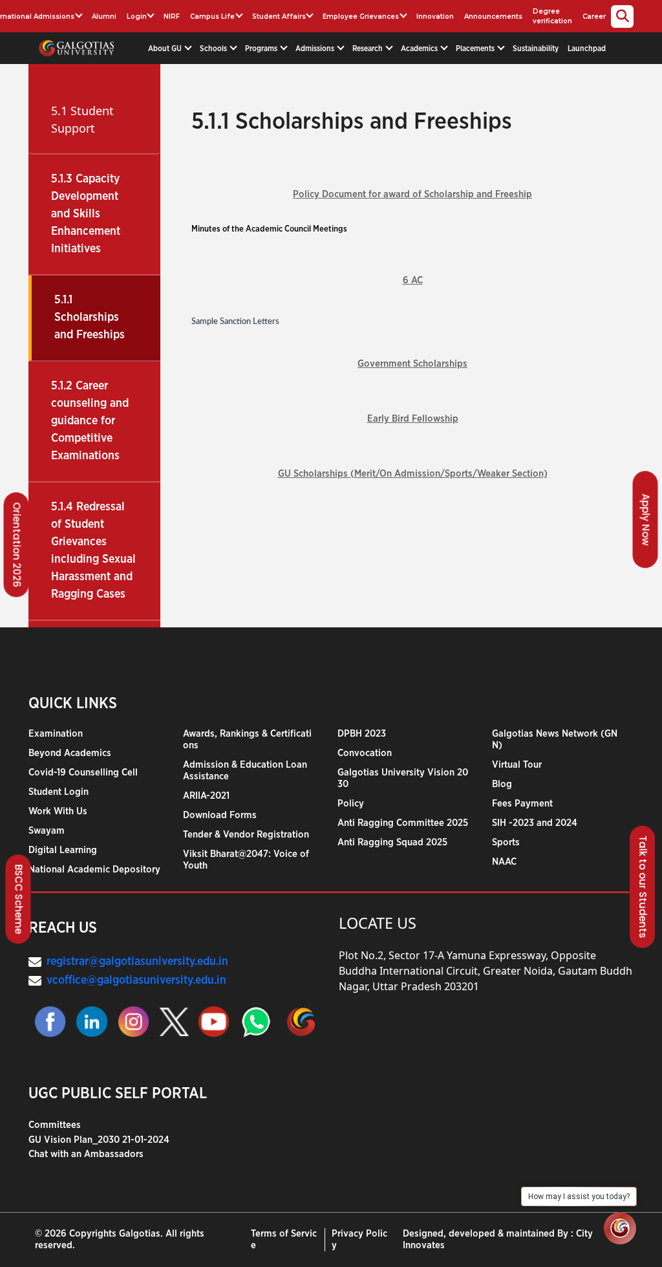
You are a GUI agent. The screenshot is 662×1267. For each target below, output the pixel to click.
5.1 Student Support (82, 119)
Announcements (493, 16)
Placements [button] (476, 48)
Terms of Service (284, 1239)
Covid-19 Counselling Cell (83, 772)
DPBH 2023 (361, 734)
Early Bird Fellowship (412, 419)
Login (137, 16)
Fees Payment (522, 803)
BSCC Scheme (19, 900)
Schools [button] (214, 48)
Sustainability (536, 48)
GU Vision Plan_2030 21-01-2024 (98, 1140)
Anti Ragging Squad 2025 (392, 842)
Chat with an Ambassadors (86, 1154)
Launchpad (587, 48)
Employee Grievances (361, 16)
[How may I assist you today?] (620, 1228)
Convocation (364, 753)
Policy (350, 803)
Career (594, 16)
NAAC (504, 862)
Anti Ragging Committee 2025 (402, 823)
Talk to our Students (643, 886)
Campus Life (212, 16)
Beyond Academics (69, 753)
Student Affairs (279, 16)
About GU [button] (166, 48)
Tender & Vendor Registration (246, 834)
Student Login (58, 792)
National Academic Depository (94, 869)
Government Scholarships (412, 364)
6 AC (413, 280)
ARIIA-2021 (206, 796)
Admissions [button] (315, 48)
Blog (502, 784)
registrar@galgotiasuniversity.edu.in (137, 962)
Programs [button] (262, 48)
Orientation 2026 (17, 544)
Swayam (46, 831)
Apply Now (646, 519)
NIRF (172, 16)
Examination (55, 734)
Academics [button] (420, 48)
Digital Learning (62, 850)
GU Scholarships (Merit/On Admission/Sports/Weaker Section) (413, 474)
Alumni (104, 16)
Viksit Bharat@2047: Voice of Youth (246, 860)
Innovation (435, 16)
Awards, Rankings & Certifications (247, 739)
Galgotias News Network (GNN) (554, 739)
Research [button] (368, 48)
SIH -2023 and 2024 (534, 823)
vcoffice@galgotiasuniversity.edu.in (136, 980)
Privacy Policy (359, 1239)
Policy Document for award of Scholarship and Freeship (412, 194)
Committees (54, 1125)
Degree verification (552, 16)
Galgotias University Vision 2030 (402, 778)
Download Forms (220, 815)
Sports (506, 842)
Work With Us (57, 811)
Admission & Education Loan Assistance (245, 770)
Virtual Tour (517, 765)
